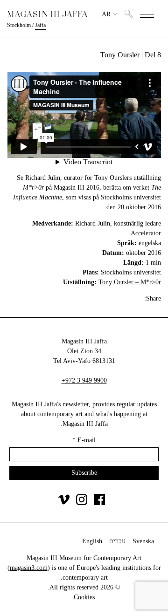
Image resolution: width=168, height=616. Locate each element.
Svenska (143, 541)
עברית (117, 541)
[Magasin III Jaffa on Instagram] (81, 503)
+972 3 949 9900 (84, 380)
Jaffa (40, 25)
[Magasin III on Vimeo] (64, 503)
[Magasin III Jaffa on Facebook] (99, 503)
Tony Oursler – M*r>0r (129, 282)
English (92, 541)
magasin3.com (29, 567)
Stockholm (19, 25)
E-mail (84, 440)
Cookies (84, 597)
